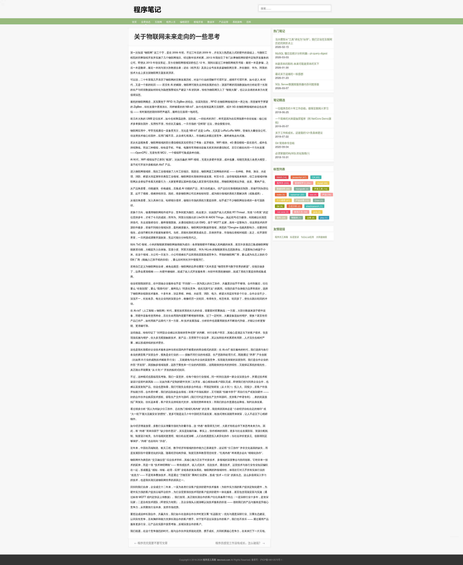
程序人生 (171, 21)
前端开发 (198, 21)
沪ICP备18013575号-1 (271, 559)
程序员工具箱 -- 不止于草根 (155, 8)
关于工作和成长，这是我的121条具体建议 (299, 132)
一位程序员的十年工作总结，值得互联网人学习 (301, 108)
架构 (281, 217)
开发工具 (320, 188)
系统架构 (237, 21)
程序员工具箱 (281, 237)
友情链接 (279, 229)
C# (316, 177)
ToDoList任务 (307, 237)
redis (281, 194)
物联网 (296, 217)
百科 (248, 21)
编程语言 (184, 21)
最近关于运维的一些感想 (289, 74)
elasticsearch (314, 206)
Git (280, 206)
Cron (319, 200)
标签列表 (279, 169)
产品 (326, 194)
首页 (134, 21)
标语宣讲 (294, 237)
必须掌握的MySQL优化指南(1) (292, 153)
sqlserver (297, 194)
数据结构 (283, 188)
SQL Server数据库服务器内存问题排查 (297, 84)
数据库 (210, 21)
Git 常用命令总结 (284, 143)
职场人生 (300, 211)
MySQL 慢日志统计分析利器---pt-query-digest (301, 53)
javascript (299, 177)
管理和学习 (303, 182)
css (313, 194)
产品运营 (223, 21)
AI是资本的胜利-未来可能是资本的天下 (297, 63)
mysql (322, 182)
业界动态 (145, 21)
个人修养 (283, 200)
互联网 (158, 21)
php (323, 217)
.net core (282, 211)
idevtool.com (223, 559)
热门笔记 (279, 31)
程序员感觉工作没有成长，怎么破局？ (238, 543)
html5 (282, 177)
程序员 (283, 182)
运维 (311, 217)
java (317, 211)
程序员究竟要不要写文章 (152, 543)
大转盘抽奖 (321, 237)
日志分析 (294, 206)
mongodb (302, 188)
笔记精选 (279, 100)
